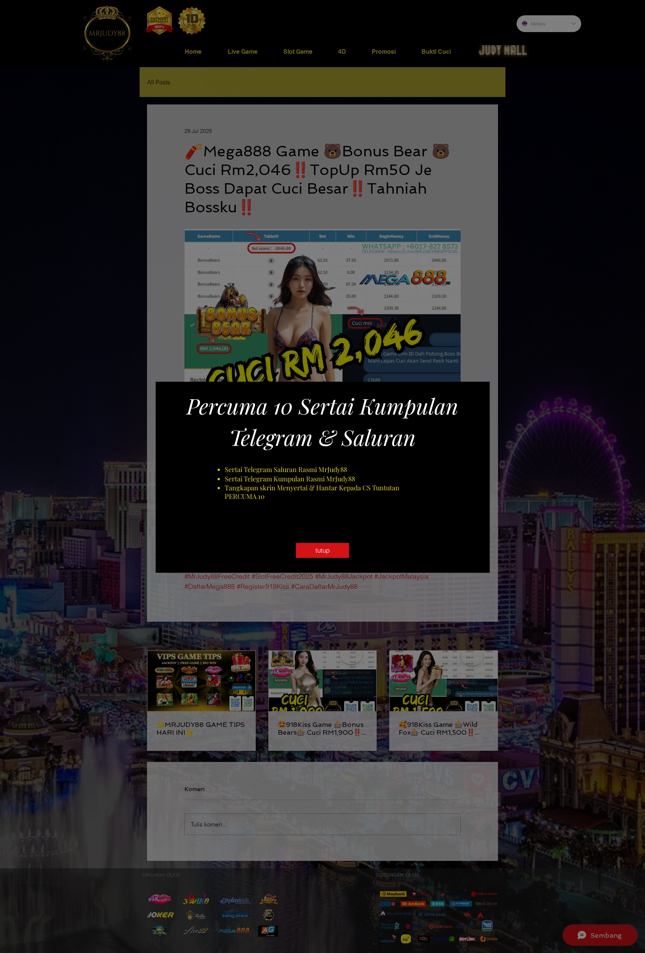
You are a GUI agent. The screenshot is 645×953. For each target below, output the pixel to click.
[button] (322, 550)
